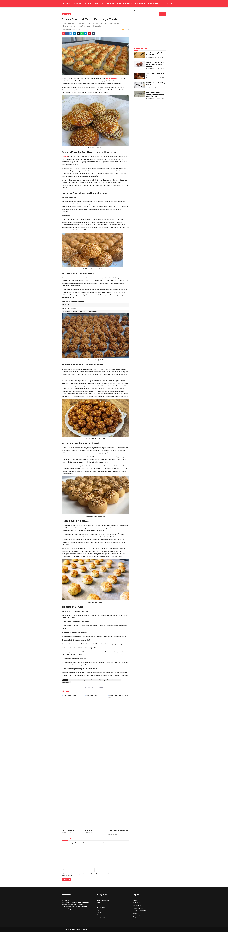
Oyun (89, 3)
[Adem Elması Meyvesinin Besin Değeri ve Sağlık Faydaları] (139, 64)
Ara (135, 10)
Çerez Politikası (137, 916)
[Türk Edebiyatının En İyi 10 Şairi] (139, 76)
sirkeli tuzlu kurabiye (115, 680)
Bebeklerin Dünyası (125, 3)
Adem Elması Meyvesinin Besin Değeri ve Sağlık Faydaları (155, 64)
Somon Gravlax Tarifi (68, 830)
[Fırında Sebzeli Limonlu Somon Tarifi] (118, 762)
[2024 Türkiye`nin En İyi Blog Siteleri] (139, 85)
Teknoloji (79, 3)
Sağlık (97, 3)
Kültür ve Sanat (109, 3)
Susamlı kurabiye (112, 78)
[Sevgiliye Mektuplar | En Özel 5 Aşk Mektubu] (139, 55)
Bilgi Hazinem (66, 929)
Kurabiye (65, 156)
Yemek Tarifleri (155, 3)
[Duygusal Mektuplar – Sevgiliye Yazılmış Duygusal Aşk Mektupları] (139, 94)
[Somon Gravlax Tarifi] (72, 762)
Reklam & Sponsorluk (139, 910)
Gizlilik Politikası (137, 903)
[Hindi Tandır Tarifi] (95, 762)
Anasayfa (68, 3)
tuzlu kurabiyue (66, 682)
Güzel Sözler (141, 3)
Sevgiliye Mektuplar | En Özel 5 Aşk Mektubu (156, 54)
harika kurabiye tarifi (74, 680)
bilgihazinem (67, 29)
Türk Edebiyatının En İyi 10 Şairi (155, 74)
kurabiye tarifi (84, 680)
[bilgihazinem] (63, 30)
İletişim (135, 900)
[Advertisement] (150, 31)
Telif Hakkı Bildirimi (138, 905)
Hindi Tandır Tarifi (90, 830)
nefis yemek (104, 680)
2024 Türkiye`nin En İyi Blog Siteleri (155, 84)
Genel (99, 902)
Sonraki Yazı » (101, 687)
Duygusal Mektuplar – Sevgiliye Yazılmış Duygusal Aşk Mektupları (156, 94)
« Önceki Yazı (89, 687)
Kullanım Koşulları (138, 908)
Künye (135, 913)
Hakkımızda (136, 918)
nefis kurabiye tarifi (95, 680)
